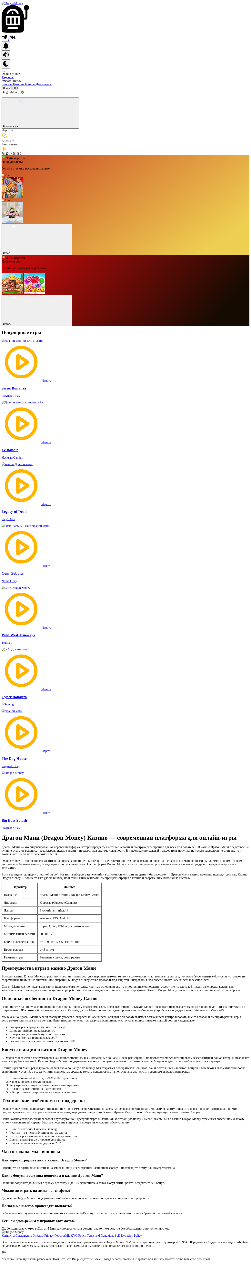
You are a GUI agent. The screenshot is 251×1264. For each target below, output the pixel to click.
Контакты (8, 1235)
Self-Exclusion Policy (128, 1235)
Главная (7, 84)
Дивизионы (44, 84)
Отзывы (38, 1235)
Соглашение (24, 1235)
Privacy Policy (53, 1235)
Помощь (19, 84)
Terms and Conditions (101, 1235)
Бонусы (30, 84)
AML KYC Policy (75, 1235)
